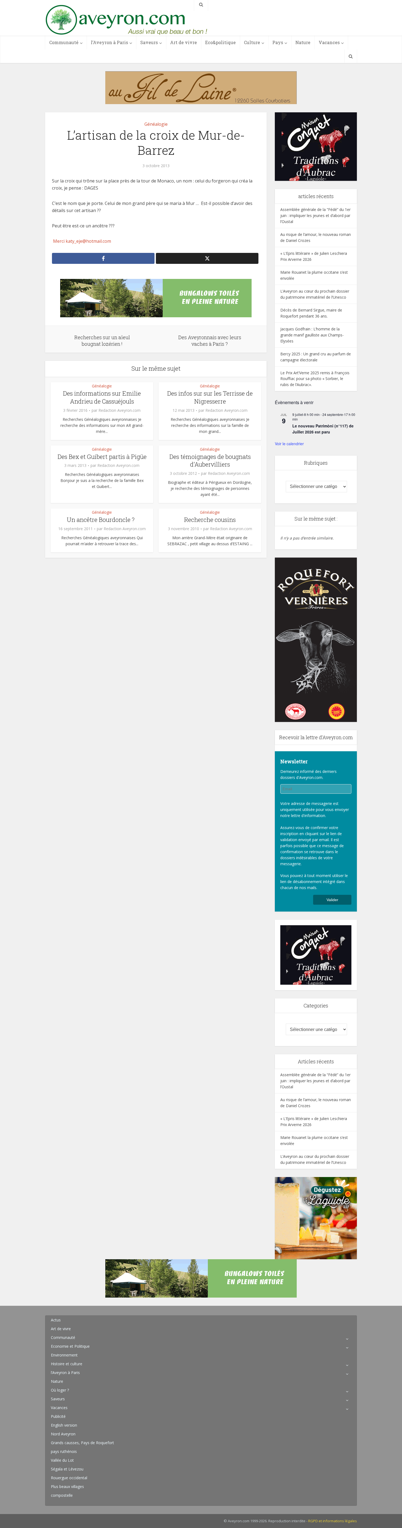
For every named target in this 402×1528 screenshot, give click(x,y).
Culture (252, 42)
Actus (56, 1320)
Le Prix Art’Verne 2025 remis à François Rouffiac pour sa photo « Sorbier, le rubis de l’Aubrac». (314, 378)
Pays (277, 42)
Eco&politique (220, 42)
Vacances (329, 42)
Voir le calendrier (289, 443)
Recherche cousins (210, 520)
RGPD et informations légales (332, 1520)
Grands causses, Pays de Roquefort (82, 1442)
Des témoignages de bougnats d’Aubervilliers (210, 461)
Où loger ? (60, 1390)
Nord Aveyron (63, 1433)
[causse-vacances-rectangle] (156, 298)
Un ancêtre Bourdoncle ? (102, 520)
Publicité (58, 1416)
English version (64, 1425)
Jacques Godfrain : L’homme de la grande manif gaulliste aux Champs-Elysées (312, 335)
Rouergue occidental (69, 1477)
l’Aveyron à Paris (109, 42)
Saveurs (149, 42)
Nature (302, 42)
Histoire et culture (66, 1363)
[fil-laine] (201, 87)
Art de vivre (183, 42)
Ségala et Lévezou (67, 1469)
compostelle (62, 1495)
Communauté (63, 42)
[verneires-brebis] (316, 639)
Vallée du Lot (62, 1460)
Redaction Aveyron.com (119, 410)
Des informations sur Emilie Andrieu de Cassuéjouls (102, 397)
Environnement (64, 1355)
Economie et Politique (70, 1346)
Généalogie (156, 124)
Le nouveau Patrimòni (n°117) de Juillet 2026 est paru (323, 429)
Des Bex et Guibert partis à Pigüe (102, 457)
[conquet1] (316, 146)
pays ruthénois (64, 1451)
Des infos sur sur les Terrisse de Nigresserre (210, 397)
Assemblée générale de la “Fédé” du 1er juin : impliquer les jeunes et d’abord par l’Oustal (315, 215)
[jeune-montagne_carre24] (316, 1217)
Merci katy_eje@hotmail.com (81, 241)
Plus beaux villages (67, 1486)
